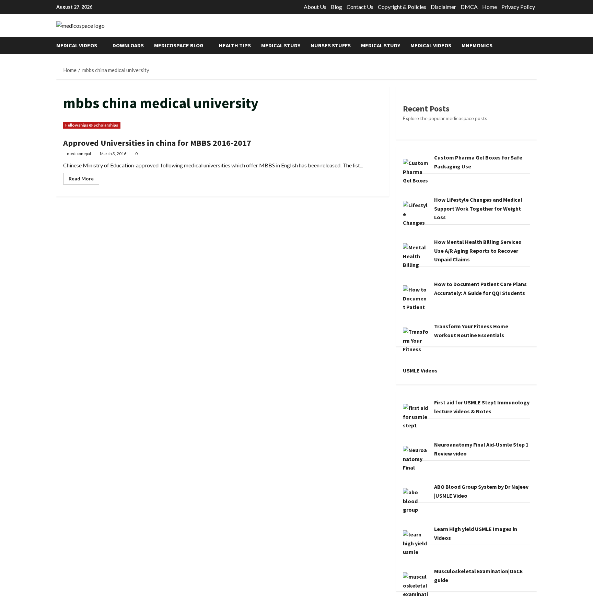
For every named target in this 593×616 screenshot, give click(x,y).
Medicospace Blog (179, 45)
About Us (315, 6)
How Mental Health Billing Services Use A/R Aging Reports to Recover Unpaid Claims (477, 250)
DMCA (469, 6)
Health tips (235, 45)
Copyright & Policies (402, 6)
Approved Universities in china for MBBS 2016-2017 (157, 143)
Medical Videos (76, 45)
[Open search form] (535, 45)
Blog (336, 6)
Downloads (128, 45)
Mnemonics (477, 45)
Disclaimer (443, 6)
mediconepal (79, 153)
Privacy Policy (518, 6)
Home (489, 6)
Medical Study (280, 45)
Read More (84, 180)
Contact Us (360, 6)
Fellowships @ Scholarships (91, 125)
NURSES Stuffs (331, 45)
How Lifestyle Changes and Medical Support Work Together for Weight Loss (478, 208)
